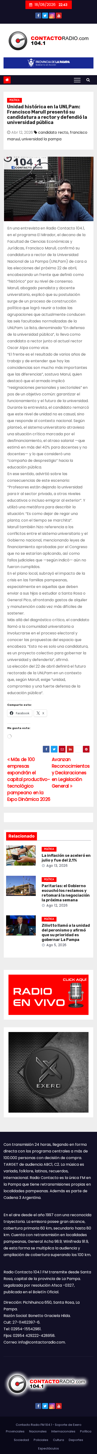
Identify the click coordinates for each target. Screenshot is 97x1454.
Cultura (58, 1440)
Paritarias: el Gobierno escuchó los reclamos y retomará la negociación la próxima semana (66, 893)
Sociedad (21, 1440)
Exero (77, 1424)
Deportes (76, 1440)
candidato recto (53, 132)
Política (14, 100)
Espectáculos (48, 1448)
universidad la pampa (41, 139)
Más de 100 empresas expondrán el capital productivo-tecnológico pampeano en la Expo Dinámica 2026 (28, 779)
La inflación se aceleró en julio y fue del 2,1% (66, 857)
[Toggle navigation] (77, 80)
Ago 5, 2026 (56, 945)
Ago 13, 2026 (57, 865)
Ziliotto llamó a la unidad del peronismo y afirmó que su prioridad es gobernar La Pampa (66, 932)
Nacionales (38, 1431)
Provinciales (15, 1431)
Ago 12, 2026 (57, 905)
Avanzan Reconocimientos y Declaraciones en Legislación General (71, 772)
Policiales (41, 1440)
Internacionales (63, 1431)
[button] (88, 79)
